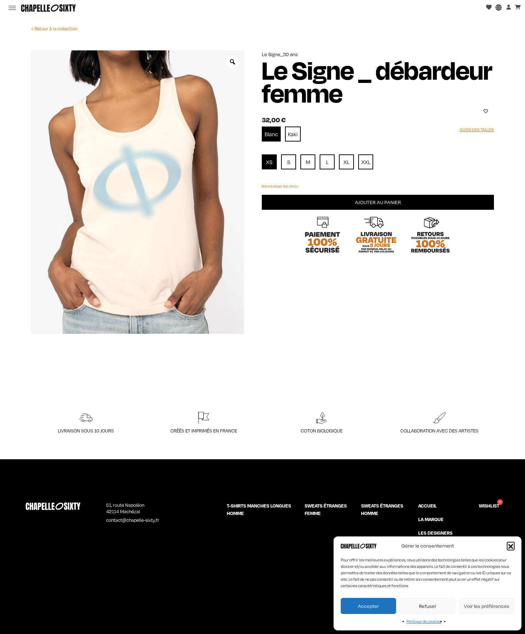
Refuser (427, 606)
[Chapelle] (48, 8)
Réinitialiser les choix (280, 186)
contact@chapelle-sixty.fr (132, 520)
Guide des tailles (477, 129)
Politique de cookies (423, 621)
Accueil (427, 506)
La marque (431, 519)
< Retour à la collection (54, 28)
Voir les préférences (486, 606)
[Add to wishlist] (485, 111)
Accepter (368, 606)
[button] (510, 545)
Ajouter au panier (378, 202)
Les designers (435, 533)
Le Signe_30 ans (280, 54)
